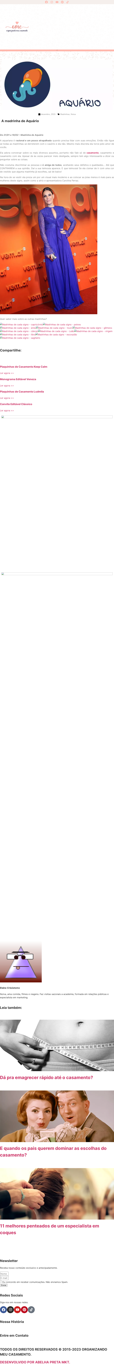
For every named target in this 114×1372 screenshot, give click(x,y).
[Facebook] (46, 2)
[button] (57, 50)
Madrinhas (65, 114)
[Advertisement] (72, 26)
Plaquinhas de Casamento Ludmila (22, 391)
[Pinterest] (62, 2)
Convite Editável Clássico (16, 404)
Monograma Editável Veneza (18, 379)
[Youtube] (57, 2)
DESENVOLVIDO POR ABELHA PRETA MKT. (35, 1362)
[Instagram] (51, 2)
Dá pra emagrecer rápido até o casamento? (46, 1077)
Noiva (73, 114)
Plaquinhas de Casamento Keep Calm (23, 366)
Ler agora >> (7, 373)
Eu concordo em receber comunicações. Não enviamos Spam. (35, 1282)
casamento (93, 152)
